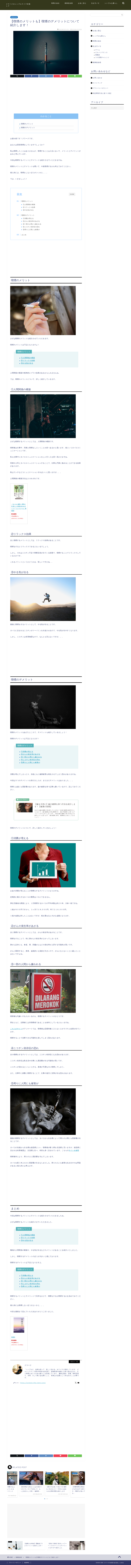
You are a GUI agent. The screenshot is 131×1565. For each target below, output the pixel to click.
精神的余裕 (69, 3)
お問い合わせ (97, 78)
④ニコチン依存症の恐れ (31, 227)
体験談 (97, 55)
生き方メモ (95, 3)
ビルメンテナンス (101, 52)
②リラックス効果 (29, 207)
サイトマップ (97, 83)
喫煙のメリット (27, 201)
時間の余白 (55, 3)
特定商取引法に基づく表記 (102, 93)
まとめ (23, 235)
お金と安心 (82, 3)
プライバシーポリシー (100, 88)
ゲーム (97, 50)
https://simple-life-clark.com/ (33, 1383)
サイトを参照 (74, 1150)
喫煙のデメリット (28, 215)
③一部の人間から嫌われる (32, 224)
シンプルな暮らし (111, 3)
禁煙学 (13, 1337)
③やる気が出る (28, 210)
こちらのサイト (16, 1029)
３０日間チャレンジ (102, 57)
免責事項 (26, 1562)
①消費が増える (28, 218)
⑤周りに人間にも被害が (31, 229)
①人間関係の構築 (29, 204)
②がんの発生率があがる (31, 221)
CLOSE (72, 194)
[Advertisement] (46, 96)
